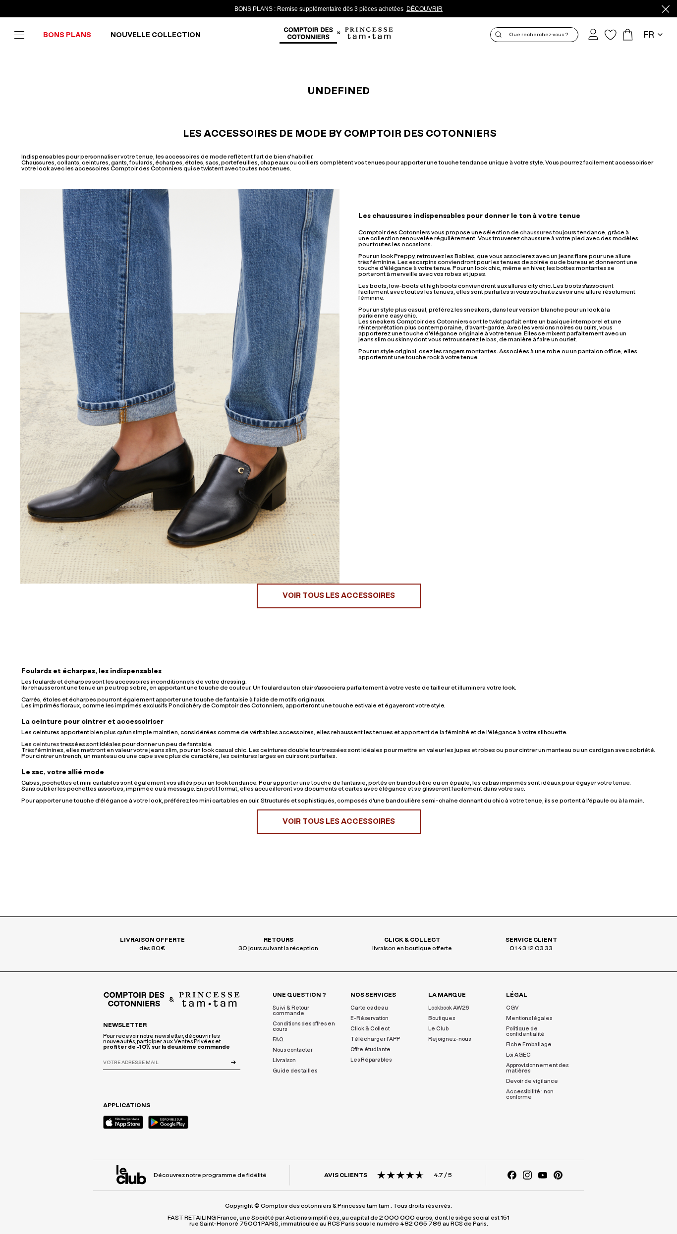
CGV (512, 1008)
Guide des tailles (295, 1070)
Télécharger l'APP (375, 1039)
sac (519, 789)
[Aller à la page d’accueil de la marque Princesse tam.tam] (369, 34)
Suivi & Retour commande (291, 1010)
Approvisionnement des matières (537, 1068)
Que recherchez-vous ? (538, 34)
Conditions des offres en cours (304, 1026)
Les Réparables (371, 1060)
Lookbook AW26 (448, 1008)
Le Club (438, 1028)
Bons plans (67, 35)
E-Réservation (369, 1018)
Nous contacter (293, 1050)
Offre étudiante (370, 1049)
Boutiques (441, 1018)
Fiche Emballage (529, 1044)
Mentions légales (529, 1018)
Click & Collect (370, 1028)
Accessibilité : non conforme (530, 1094)
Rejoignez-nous (449, 1039)
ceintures (46, 744)
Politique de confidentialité (525, 1031)
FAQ (278, 1039)
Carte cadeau (369, 1008)
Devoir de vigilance (532, 1081)
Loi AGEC (518, 1055)
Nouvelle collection (156, 35)
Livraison (284, 1060)
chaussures (536, 232)
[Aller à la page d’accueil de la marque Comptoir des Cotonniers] (308, 34)
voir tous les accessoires (338, 595)
